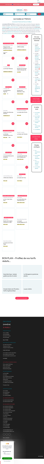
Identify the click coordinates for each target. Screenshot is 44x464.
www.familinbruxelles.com (8, 431)
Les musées (5, 390)
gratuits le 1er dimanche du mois (15, 31)
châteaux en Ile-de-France (12, 27)
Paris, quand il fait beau (8, 364)
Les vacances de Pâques (8, 407)
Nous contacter (6, 437)
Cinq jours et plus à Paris (8, 347)
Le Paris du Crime (37, 72)
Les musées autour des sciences (37, 117)
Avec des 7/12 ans (6, 335)
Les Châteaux (6, 393)
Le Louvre (5, 374)
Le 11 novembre (6, 425)
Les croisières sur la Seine (8, 376)
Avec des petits (6, 334)
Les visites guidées (7, 395)
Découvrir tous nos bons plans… (22, 298)
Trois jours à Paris (6, 346)
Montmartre (5, 379)
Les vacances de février (8, 406)
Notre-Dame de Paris (7, 377)
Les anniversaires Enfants (8, 400)
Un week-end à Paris (7, 344)
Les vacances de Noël (7, 412)
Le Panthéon (37, 129)
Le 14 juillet (5, 421)
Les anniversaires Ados (8, 401)
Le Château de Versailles (8, 382)
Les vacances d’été (7, 409)
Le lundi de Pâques (7, 415)
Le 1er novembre (6, 424)
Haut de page (40, 456)
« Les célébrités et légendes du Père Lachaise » (37, 88)
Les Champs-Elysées (7, 380)
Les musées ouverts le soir (8, 354)
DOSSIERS (5, 358)
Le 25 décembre (6, 427)
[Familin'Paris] (22, 10)
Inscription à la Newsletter (8, 440)
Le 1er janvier (6, 413)
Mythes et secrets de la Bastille (37, 48)
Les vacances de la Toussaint (9, 410)
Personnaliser (7, 461)
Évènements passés (7, 368)
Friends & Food (6, 385)
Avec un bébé (6, 332)
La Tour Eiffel (5, 373)
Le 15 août (5, 422)
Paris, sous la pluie (7, 365)
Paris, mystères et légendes (37, 66)
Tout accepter (7, 458)
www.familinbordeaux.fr (8, 429)
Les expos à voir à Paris (36, 138)
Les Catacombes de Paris (37, 126)
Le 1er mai (5, 416)
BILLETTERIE (5, 339)
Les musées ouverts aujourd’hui (37, 157)
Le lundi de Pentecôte (7, 419)
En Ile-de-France (6, 367)
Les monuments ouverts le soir (9, 355)
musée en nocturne (7, 33)
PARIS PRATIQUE (6, 350)
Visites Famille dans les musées (36, 100)
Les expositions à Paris (37, 152)
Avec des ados (6, 337)
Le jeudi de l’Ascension (7, 418)
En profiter (36, 4)
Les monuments (6, 392)
